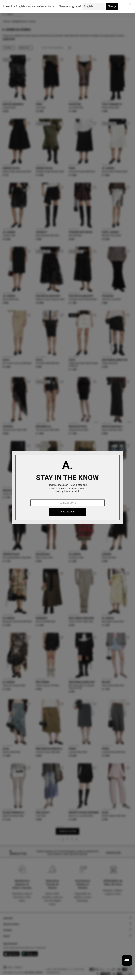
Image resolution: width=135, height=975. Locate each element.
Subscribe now (67, 512)
